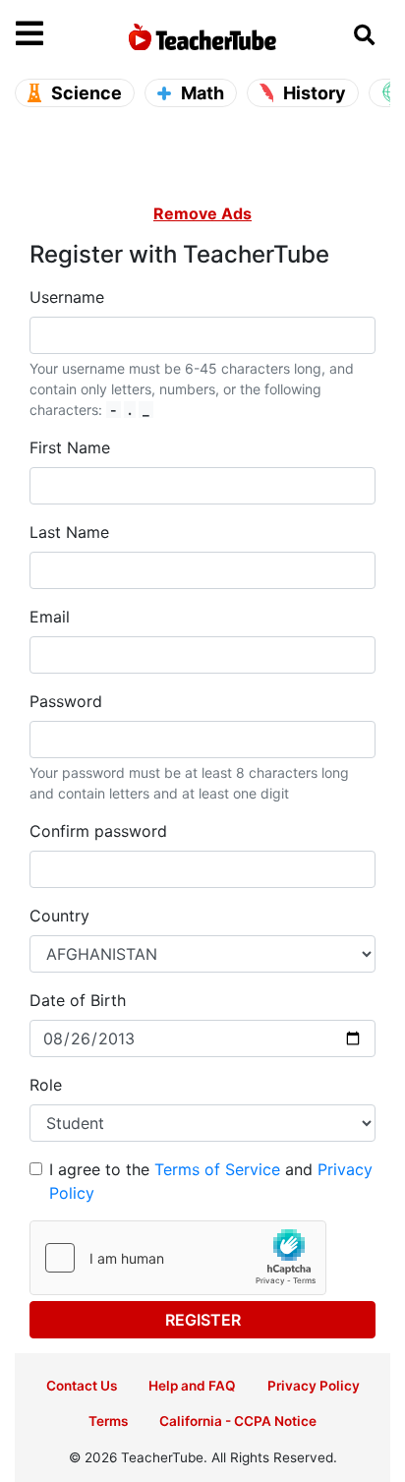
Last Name (69, 532)
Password (65, 701)
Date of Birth (77, 1000)
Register (203, 1320)
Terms (108, 1421)
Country (59, 915)
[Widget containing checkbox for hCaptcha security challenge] (177, 1257)
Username (66, 297)
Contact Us (81, 1385)
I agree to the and (211, 1181)
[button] (62, 34)
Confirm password (98, 831)
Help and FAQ (192, 1385)
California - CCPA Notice (238, 1421)
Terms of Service (217, 1169)
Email (49, 616)
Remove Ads (202, 213)
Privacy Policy (313, 1385)
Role (45, 1085)
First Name (69, 447)
